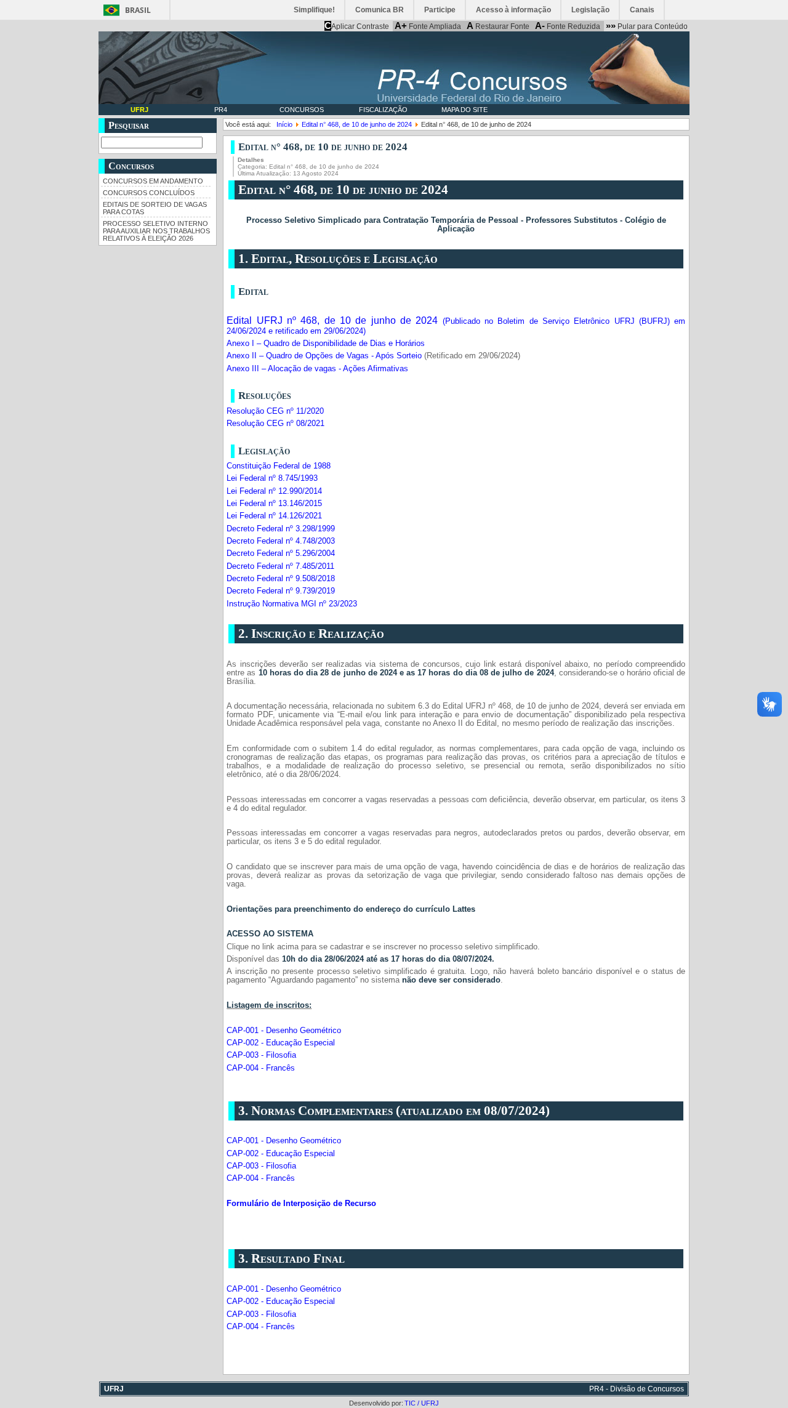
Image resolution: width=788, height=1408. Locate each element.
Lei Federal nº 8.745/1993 (272, 478)
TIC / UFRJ (421, 1403)
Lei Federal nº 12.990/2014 (274, 491)
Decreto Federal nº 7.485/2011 (280, 566)
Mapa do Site (464, 109)
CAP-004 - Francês (261, 1068)
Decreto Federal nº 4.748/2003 (281, 541)
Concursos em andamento (153, 181)
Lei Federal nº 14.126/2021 (274, 516)
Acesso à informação (513, 10)
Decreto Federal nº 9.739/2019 (281, 591)
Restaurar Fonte (498, 26)
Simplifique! (314, 10)
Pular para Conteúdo (647, 26)
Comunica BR (379, 10)
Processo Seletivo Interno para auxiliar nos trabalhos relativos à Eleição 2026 (156, 231)
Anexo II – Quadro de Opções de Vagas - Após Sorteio (324, 356)
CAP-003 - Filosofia (261, 1055)
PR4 (220, 109)
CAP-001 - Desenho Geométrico (284, 1030)
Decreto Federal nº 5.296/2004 (281, 553)
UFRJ (139, 109)
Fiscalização (383, 109)
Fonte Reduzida (567, 26)
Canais (642, 10)
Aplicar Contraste (356, 26)
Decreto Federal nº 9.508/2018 (281, 578)
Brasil (138, 10)
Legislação (590, 10)
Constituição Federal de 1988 (279, 466)
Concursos (301, 109)
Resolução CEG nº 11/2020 (275, 411)
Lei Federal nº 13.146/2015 (274, 503)
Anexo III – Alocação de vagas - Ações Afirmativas (317, 368)
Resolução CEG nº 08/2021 (275, 423)
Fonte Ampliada (428, 26)
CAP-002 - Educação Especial (281, 1043)
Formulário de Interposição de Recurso (303, 1203)
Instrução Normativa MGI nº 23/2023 (292, 604)
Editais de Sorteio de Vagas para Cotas (155, 208)
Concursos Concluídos (149, 192)
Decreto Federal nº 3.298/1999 (281, 529)
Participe (440, 10)
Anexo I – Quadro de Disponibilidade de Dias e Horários (326, 343)
